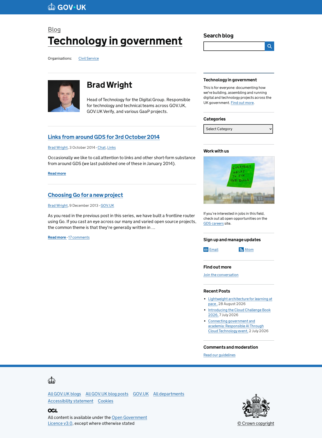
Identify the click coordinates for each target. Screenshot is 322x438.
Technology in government (115, 41)
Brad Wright (58, 147)
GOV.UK (107, 205)
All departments (168, 394)
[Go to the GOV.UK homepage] (67, 7)
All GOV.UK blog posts (107, 394)
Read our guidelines (219, 355)
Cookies (105, 401)
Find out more (242, 102)
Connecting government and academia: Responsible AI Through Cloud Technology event (236, 326)
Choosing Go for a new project (85, 194)
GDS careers (213, 223)
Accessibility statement (70, 401)
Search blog (218, 35)
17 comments (79, 237)
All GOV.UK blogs (64, 394)
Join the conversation (221, 275)
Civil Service (88, 58)
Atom (249, 249)
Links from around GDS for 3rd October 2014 (104, 136)
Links (111, 147)
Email (213, 249)
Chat (102, 147)
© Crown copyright (255, 423)
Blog (54, 29)
